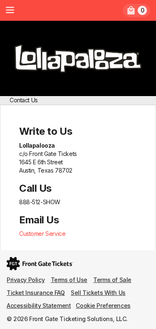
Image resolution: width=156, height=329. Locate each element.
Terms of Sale (112, 279)
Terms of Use (69, 279)
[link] (136, 10)
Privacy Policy (26, 279)
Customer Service (42, 233)
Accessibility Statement (39, 305)
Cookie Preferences (103, 305)
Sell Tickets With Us (98, 292)
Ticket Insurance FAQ (36, 292)
